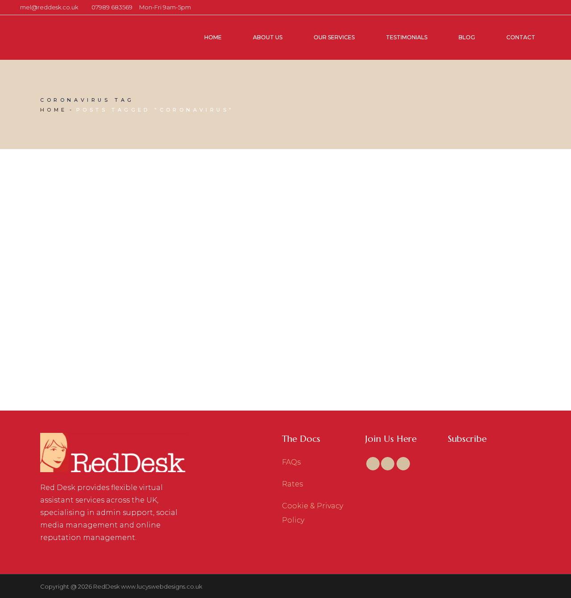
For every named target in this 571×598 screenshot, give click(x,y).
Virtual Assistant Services (136, 329)
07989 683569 (111, 7)
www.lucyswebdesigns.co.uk (161, 586)
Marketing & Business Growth (128, 317)
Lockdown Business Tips (109, 356)
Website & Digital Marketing (89, 340)
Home (53, 110)
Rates (292, 484)
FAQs (291, 462)
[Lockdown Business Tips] (118, 236)
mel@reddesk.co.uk (49, 7)
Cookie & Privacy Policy (312, 513)
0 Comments (143, 340)
